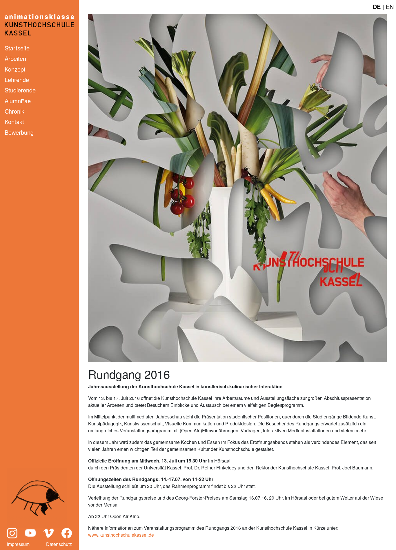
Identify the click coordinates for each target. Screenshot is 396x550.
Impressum (18, 544)
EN (390, 6)
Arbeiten (15, 58)
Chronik (14, 111)
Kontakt (14, 121)
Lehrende (17, 79)
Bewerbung (19, 132)
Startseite (17, 48)
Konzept (15, 69)
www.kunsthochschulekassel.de (121, 534)
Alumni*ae (18, 100)
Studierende (20, 90)
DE (377, 6)
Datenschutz (59, 544)
